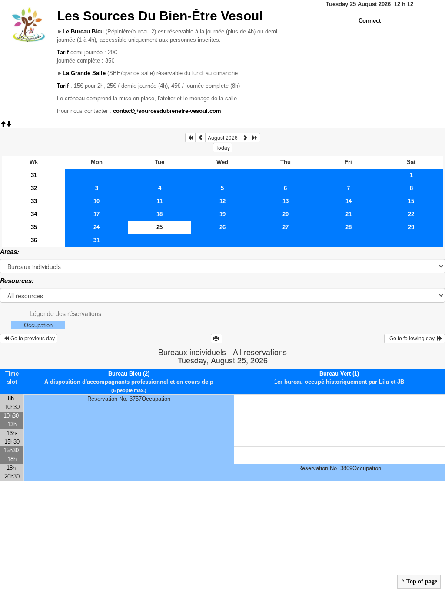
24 (96, 227)
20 (285, 214)
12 (222, 201)
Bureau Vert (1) (339, 373)
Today (223, 147)
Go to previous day (32, 339)
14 (348, 201)
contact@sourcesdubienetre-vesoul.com (167, 111)
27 (285, 227)
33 (34, 201)
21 (348, 214)
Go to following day (412, 339)
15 (411, 201)
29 (411, 227)
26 (222, 227)
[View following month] (245, 137)
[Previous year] (190, 137)
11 (160, 201)
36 (34, 240)
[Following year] (255, 137)
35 (34, 227)
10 (96, 201)
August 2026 (223, 137)
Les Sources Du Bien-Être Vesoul (159, 16)
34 (34, 214)
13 (285, 201)
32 (34, 188)
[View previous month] (200, 137)
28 (348, 227)
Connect (370, 20)
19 (222, 214)
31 (34, 175)
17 (96, 214)
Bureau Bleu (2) (128, 373)
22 (411, 214)
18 (159, 214)
